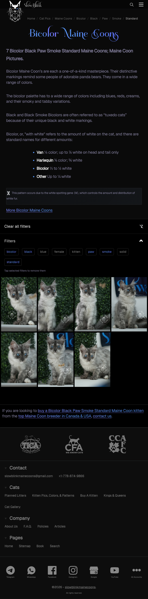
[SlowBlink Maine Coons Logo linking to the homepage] (22, 4)
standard (13, 262)
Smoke (116, 18)
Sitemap (25, 546)
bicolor (11, 251)
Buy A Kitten (89, 495)
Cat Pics (45, 18)
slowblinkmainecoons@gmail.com (29, 476)
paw (91, 251)
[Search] (131, 4)
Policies (43, 526)
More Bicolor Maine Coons (29, 210)
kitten (76, 251)
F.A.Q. (28, 526)
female (59, 251)
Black (94, 18)
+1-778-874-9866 (71, 476)
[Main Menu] (141, 4)
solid (122, 251)
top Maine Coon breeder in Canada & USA (54, 416)
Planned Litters (15, 495)
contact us (102, 416)
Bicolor (81, 18)
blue (43, 251)
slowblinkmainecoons (80, 587)
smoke (107, 251)
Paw (105, 18)
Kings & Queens (115, 495)
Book (40, 546)
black (28, 251)
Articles (60, 526)
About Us (11, 526)
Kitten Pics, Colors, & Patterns (53, 495)
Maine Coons (63, 18)
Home (31, 18)
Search (55, 546)
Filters (9, 241)
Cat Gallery (13, 507)
